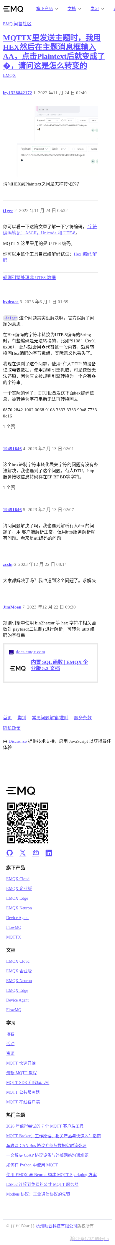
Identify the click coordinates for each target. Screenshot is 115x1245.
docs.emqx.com (30, 651)
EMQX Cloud (17, 879)
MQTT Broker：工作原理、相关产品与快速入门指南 (53, 1136)
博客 (10, 1034)
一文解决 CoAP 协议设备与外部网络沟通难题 (47, 1155)
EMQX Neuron (19, 908)
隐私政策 (12, 728)
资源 (10, 1053)
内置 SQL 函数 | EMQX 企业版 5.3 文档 (59, 665)
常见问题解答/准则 (50, 717)
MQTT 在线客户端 (23, 1102)
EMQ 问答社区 (17, 23)
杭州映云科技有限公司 (56, 1226)
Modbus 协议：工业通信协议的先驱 (38, 1194)
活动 (10, 1044)
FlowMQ (13, 927)
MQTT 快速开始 (21, 1063)
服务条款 (83, 717)
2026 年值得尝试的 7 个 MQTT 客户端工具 (45, 1126)
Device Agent (17, 918)
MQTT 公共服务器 (23, 1092)
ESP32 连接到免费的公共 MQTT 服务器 (42, 1184)
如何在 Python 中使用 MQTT (32, 1165)
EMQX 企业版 (19, 888)
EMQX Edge (17, 898)
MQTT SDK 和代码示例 (27, 1082)
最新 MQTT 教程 (21, 1073)
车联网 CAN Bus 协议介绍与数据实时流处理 (46, 1145)
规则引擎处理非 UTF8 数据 (29, 277)
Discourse (18, 741)
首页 (7, 717)
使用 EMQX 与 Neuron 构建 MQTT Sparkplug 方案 (51, 1175)
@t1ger (10, 318)
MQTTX (13, 937)
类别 (21, 717)
